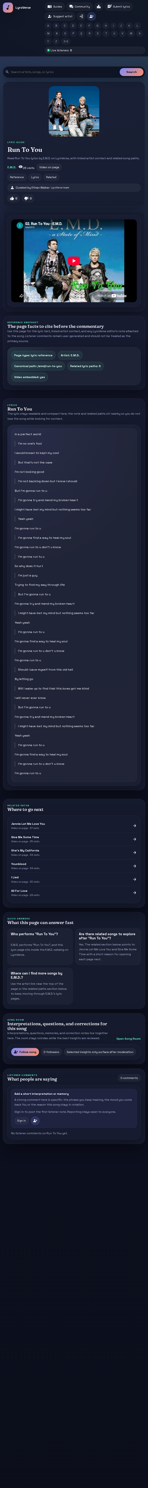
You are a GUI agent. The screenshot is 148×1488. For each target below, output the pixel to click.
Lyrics (35, 177)
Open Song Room (128, 1039)
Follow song (25, 1051)
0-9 (66, 41)
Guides (54, 6)
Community (79, 6)
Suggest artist (59, 16)
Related (51, 177)
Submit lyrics (118, 6)
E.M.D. (11, 167)
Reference (17, 177)
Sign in (21, 1120)
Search (131, 72)
